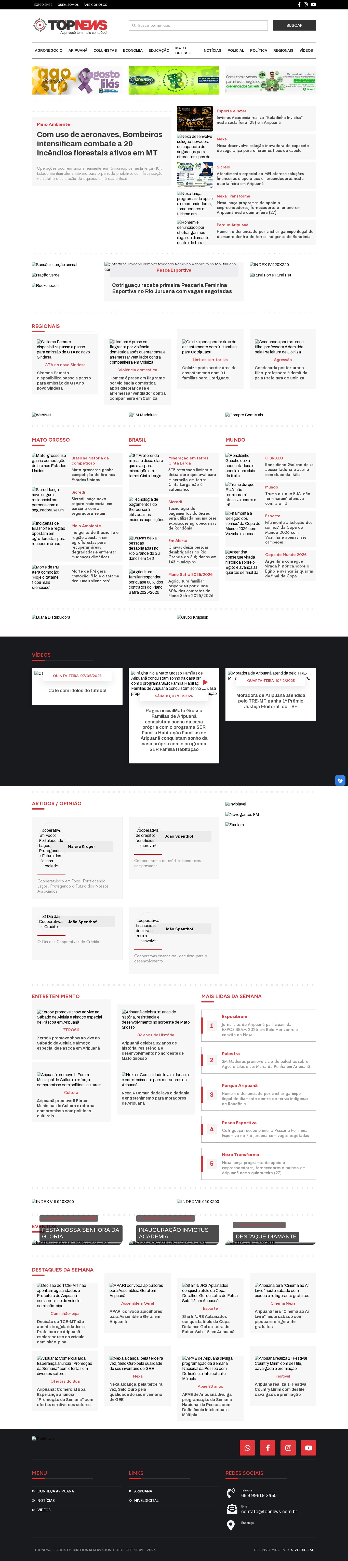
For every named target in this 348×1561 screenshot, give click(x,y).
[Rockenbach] (45, 285)
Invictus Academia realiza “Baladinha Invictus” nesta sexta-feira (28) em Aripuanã (260, 120)
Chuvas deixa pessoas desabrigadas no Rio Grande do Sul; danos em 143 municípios (192, 554)
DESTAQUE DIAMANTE (266, 1236)
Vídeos (306, 50)
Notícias (212, 50)
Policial (235, 50)
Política (258, 50)
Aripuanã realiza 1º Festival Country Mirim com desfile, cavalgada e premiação (281, 1389)
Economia (133, 50)
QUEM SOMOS (68, 5)
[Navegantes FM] (242, 814)
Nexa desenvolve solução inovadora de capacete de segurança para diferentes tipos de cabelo (263, 148)
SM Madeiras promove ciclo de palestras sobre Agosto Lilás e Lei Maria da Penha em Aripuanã (266, 1064)
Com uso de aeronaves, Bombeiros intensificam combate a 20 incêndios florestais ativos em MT (100, 143)
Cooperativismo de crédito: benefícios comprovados (167, 863)
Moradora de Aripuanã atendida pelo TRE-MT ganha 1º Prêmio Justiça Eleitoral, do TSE (270, 701)
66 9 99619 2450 (259, 1495)
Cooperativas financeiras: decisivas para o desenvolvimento (170, 958)
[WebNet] (41, 415)
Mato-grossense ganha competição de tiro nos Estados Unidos (93, 474)
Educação (159, 50)
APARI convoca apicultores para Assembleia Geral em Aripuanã (136, 1316)
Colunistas (105, 50)
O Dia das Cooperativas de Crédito (68, 942)
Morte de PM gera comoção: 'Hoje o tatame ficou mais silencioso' (95, 576)
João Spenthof (179, 836)
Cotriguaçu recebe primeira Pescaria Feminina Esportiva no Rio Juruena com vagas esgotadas (265, 1133)
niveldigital (146, 1500)
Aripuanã (78, 50)
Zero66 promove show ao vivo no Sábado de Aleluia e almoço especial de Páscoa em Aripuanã (68, 1043)
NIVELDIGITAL (302, 1549)
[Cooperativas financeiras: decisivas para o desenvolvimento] (148, 929)
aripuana (143, 1491)
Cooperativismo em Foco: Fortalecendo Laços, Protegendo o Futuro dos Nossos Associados (73, 886)
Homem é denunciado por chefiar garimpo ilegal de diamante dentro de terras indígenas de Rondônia (265, 234)
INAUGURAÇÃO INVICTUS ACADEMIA (174, 1233)
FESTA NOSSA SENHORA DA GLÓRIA (80, 1233)
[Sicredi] (270, 80)
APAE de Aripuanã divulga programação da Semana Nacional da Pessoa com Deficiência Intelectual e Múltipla (207, 1404)
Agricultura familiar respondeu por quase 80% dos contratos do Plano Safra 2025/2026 (190, 588)
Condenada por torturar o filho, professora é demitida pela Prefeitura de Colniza (281, 373)
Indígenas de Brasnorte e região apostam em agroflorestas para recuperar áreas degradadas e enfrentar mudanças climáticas (95, 545)
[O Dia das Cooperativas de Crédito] (51, 921)
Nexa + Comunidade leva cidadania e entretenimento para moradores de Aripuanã (156, 1098)
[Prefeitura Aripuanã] (77, 80)
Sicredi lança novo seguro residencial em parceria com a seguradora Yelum (92, 506)
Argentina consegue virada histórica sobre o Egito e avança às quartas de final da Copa (289, 568)
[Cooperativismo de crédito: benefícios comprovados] (148, 836)
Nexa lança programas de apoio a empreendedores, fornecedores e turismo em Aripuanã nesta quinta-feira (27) (258, 207)
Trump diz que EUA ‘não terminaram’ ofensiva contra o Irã (287, 498)
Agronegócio (48, 50)
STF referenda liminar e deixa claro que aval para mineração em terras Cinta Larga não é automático (192, 479)
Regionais (283, 50)
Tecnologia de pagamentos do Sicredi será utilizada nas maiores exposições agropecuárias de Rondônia (192, 518)
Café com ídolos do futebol (77, 690)
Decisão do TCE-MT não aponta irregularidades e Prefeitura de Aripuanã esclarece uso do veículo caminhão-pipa (61, 1331)
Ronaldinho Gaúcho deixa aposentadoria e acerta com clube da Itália (289, 469)
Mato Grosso (183, 50)
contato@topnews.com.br (269, 1511)
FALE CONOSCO (96, 5)
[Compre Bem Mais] (244, 415)
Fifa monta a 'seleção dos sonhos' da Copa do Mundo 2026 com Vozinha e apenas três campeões (288, 532)
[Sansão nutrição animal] (54, 264)
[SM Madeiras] (143, 415)
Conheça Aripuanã (55, 1491)
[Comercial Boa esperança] (174, 80)
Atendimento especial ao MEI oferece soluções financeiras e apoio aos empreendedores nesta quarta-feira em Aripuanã (260, 178)
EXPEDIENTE (43, 5)
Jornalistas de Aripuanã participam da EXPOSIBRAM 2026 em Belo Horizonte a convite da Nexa (260, 1030)
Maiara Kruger (81, 846)
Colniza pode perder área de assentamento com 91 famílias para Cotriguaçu (209, 373)
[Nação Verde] (46, 275)
